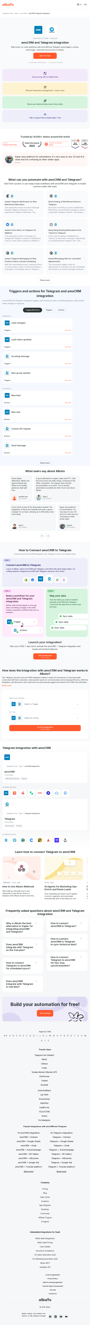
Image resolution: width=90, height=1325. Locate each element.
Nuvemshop (44, 1099)
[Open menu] (85, 4)
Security (53, 1290)
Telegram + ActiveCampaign (61, 1150)
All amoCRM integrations (29, 1133)
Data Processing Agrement (52, 1282)
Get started (45, 1013)
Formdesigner (44, 1120)
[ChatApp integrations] (14, 840)
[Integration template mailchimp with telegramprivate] (23, 204)
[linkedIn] (55, 1316)
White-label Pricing (45, 1242)
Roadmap (45, 1209)
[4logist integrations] (23, 793)
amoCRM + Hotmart (29, 1137)
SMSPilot (44, 1103)
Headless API (45, 1267)
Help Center (45, 1197)
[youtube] (61, 1316)
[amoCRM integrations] (6, 793)
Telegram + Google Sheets (61, 1141)
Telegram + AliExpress (61, 1158)
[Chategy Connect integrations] (31, 840)
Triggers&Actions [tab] (32, 310)
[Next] (47, 536)
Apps (16, 13)
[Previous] (42, 536)
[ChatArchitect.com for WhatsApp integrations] (23, 840)
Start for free (45, 56)
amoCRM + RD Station (29, 1154)
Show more (45, 280)
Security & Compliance (45, 1251)
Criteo (44, 1068)
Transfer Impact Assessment (52, 1286)
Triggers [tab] (49, 310)
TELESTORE (44, 1111)
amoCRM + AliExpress (29, 1158)
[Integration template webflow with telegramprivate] (23, 232)
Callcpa (44, 1063)
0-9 (5, 1035)
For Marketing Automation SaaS (45, 1259)
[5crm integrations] (31, 793)
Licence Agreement (52, 1275)
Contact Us (53, 1294)
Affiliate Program (45, 1218)
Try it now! (68, 330)
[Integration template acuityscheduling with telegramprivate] (23, 261)
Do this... (12, 712)
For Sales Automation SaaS (45, 1255)
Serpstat (44, 1085)
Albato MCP (45, 1263)
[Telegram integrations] (6, 840)
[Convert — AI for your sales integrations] (56, 840)
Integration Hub (7, 13)
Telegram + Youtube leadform (61, 1167)
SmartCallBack (44, 1090)
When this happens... (17, 698)
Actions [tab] (61, 310)
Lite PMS (44, 1095)
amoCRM (23, 13)
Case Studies (45, 1247)
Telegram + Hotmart (61, 1137)
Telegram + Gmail (61, 1145)
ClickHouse (44, 1076)
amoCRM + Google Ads (28, 1162)
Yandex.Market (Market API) (44, 1072)
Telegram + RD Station (61, 1154)
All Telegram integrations (61, 1133)
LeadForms (44, 1107)
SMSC (44, 1059)
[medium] (66, 1316)
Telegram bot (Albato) (44, 1055)
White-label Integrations (45, 1238)
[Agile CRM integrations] (56, 793)
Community (45, 1213)
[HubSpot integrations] (14, 793)
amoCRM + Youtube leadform (28, 1167)
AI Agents (45, 1222)
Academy (45, 1201)
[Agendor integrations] (48, 793)
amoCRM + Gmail (28, 1145)
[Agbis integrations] (40, 793)
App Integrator (45, 1205)
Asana (44, 1116)
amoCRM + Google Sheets (28, 1141)
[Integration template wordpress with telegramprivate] (66, 204)
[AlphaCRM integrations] (65, 793)
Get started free (45, 656)
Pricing (45, 1189)
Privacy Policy (53, 1278)
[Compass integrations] (48, 840)
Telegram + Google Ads (61, 1162)
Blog (45, 1193)
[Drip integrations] (65, 840)
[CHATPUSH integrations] (40, 840)
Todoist (44, 1080)
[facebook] (50, 1316)
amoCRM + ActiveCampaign (28, 1150)
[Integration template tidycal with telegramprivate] (66, 232)
